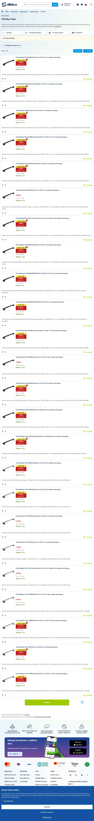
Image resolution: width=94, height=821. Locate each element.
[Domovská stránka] (2, 12)
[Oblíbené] (82, 4)
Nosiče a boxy (24, 11)
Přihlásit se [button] (67, 5)
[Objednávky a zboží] (78, 4)
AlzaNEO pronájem (56, 778)
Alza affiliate (54, 784)
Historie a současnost (41, 784)
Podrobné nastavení (47, 812)
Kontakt (37, 775)
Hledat (55, 4)
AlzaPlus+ (53, 781)
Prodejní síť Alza (10, 784)
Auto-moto (14, 11)
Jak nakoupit (24, 781)
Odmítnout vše (47, 817)
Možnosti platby (9, 778)
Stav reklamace (24, 778)
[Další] (82, 702)
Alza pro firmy (54, 775)
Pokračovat (58, 26)
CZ (72, 784)
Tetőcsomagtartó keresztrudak (43, 717)
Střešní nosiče (34, 11)
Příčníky (43, 11)
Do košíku (89, 79)
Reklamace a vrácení (11, 781)
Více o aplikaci (13, 754)
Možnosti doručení (10, 775)
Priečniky (27, 714)
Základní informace (41, 781)
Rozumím (47, 807)
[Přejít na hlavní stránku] (9, 4)
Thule (7, 11)
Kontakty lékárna (40, 778)
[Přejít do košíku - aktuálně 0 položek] (91, 4)
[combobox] (37, 5)
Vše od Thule (5, 15)
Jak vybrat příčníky (9, 38)
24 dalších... (47, 702)
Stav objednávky (25, 775)
